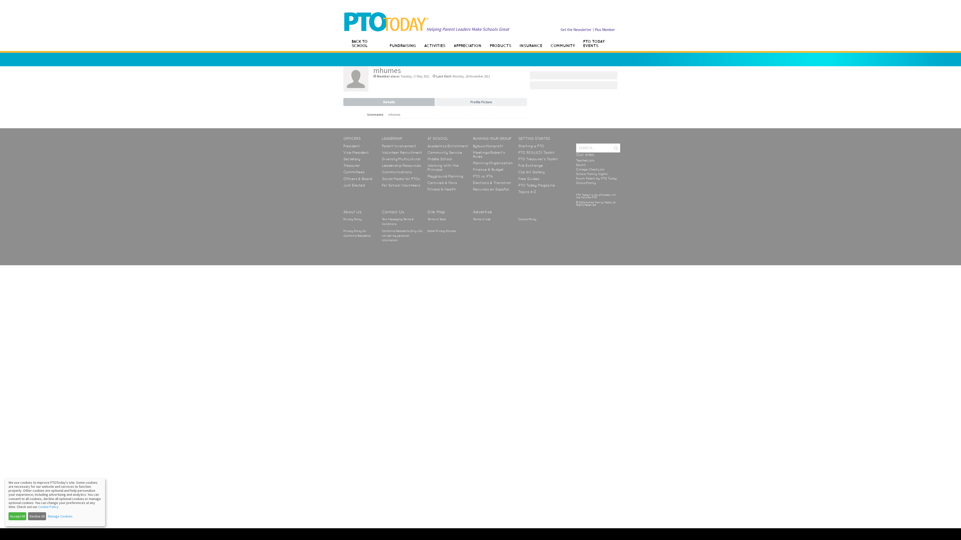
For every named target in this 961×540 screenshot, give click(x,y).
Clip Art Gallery (531, 172)
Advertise (482, 212)
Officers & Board (357, 179)
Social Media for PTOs (401, 179)
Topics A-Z (527, 192)
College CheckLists (590, 169)
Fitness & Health (441, 189)
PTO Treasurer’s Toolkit (538, 159)
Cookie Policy (527, 219)
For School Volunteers (401, 185)
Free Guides (528, 179)
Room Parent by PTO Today (596, 178)
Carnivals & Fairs (442, 183)
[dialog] (55, 502)
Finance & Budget (488, 170)
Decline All (37, 516)
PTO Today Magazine (536, 185)
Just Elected (354, 185)
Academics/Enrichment (447, 146)
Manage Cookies (60, 516)
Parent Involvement (399, 146)
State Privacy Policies (441, 231)
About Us (352, 212)
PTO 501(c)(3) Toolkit (536, 152)
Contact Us (393, 212)
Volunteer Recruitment (402, 152)
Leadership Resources (401, 166)
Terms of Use (482, 219)
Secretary (351, 159)
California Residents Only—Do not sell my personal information (402, 236)
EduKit (581, 165)
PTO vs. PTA (483, 176)
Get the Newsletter (576, 29)
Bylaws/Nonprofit (488, 146)
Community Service (444, 152)
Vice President (356, 152)
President (351, 146)
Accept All (17, 516)
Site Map (436, 212)
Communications (397, 172)
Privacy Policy (352, 219)
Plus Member (605, 29)
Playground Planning (445, 176)
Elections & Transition (492, 183)
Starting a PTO (531, 146)
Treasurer (351, 166)
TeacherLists (585, 160)
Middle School (439, 159)
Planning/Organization (493, 163)
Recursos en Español (491, 189)
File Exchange (530, 166)
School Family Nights (592, 174)
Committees (354, 172)
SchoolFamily (586, 183)
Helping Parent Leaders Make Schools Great (467, 29)
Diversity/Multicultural (401, 159)
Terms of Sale (436, 219)
